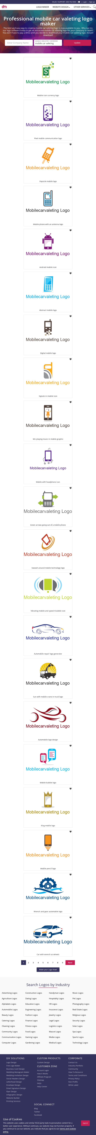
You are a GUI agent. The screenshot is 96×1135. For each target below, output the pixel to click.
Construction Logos (33, 993)
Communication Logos (11, 1037)
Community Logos (10, 1031)
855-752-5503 (71, 2)
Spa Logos (76, 1031)
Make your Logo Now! (48, 969)
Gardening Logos (32, 1042)
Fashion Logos (31, 1015)
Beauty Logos (8, 1015)
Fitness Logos (31, 1026)
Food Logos (30, 1031)
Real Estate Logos (79, 1009)
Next (70, 962)
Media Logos (54, 1037)
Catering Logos (8, 1020)
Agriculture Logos (9, 998)
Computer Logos (9, 1042)
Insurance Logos (56, 1009)
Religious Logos (79, 1015)
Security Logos (78, 1020)
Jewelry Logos (55, 1015)
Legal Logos (54, 1020)
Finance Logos (31, 1020)
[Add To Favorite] (70, 58)
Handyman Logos (56, 993)
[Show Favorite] (79, 2)
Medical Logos (55, 1042)
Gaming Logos (31, 1037)
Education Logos (32, 1004)
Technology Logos (80, 1042)
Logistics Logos (55, 1026)
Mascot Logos (55, 1031)
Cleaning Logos (8, 1026)
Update (77, 42)
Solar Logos (77, 1026)
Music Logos (77, 993)
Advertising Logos (9, 993)
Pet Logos (76, 998)
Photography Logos (80, 1004)
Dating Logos (31, 998)
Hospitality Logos (56, 998)
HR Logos (53, 1004)
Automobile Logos (10, 1009)
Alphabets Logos (9, 1004)
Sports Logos (78, 1037)
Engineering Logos (33, 1009)
